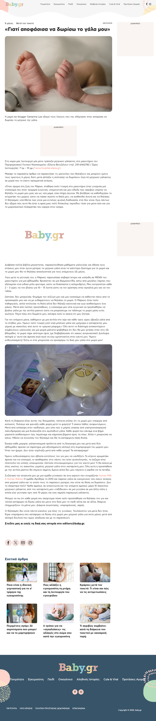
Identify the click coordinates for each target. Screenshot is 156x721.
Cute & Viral (114, 4)
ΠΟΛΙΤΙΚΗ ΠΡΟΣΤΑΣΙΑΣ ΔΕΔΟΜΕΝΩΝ (52, 708)
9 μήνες (9, 23)
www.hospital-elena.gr (47, 168)
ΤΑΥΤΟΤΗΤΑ (11, 708)
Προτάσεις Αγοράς (132, 4)
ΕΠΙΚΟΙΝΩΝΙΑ (79, 708)
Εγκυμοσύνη (59, 4)
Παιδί (70, 4)
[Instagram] (150, 4)
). (60, 168)
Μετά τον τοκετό (25, 23)
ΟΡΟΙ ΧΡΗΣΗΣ (26, 708)
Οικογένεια (81, 4)
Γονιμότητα (45, 4)
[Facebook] (146, 4)
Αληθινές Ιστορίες (98, 4)
